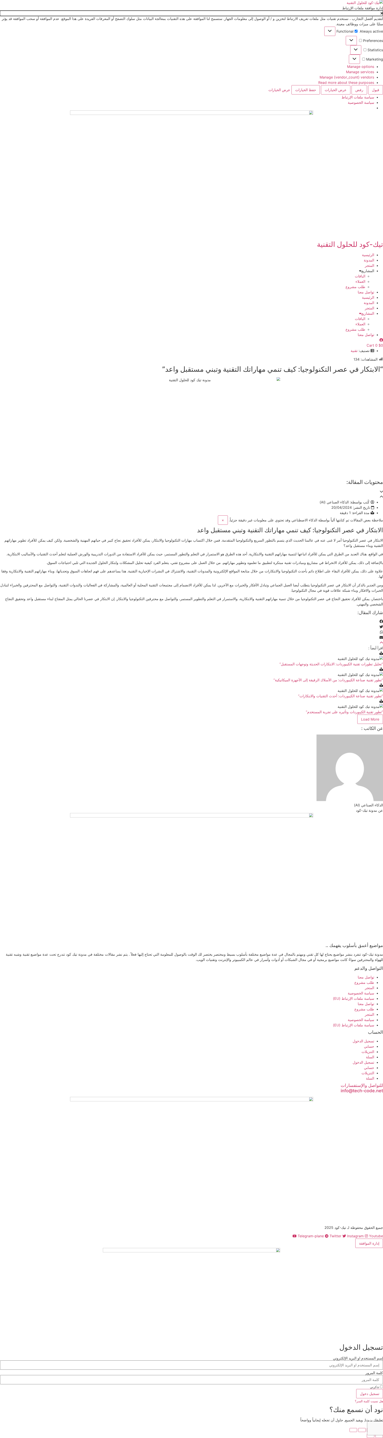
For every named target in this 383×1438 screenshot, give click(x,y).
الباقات (360, 276)
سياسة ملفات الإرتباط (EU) (353, 998)
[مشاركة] (362, 1430)
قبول (375, 90)
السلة (370, 1057)
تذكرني (375, 1387)
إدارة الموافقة (369, 1243)
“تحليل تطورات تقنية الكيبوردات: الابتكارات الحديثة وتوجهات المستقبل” (331, 664)
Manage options (360, 66)
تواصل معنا (366, 292)
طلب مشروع (355, 287)
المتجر (369, 265)
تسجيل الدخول (363, 1041)
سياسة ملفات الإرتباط (358, 97)
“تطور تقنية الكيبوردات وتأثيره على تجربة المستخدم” (344, 712)
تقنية (354, 350)
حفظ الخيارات (305, 90)
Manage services (360, 72)
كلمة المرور (374, 1373)
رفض (359, 90)
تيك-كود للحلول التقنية (350, 244)
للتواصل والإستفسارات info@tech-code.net (362, 1088)
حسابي (369, 1046)
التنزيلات (368, 1051)
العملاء (360, 281)
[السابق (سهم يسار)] (379, 1436)
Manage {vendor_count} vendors (347, 77)
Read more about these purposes (346, 82)
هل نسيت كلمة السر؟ (369, 1401)
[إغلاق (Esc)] (353, 1430)
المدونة (369, 260)
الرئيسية (368, 255)
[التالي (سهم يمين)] (370, 1436)
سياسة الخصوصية (361, 102)
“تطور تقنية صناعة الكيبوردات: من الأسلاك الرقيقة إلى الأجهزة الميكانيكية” (328, 680)
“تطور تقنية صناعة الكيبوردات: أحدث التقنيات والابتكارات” (340, 696)
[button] (191, 13)
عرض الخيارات (336, 90)
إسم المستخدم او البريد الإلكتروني (358, 1358)
